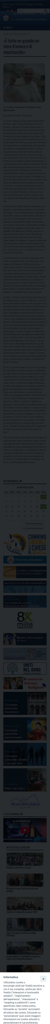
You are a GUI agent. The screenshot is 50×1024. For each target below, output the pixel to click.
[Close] (43, 979)
